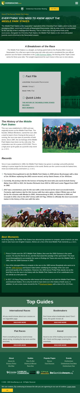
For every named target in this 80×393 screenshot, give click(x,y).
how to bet (30, 361)
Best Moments (28, 108)
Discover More (20, 322)
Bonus (49, 361)
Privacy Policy (11, 363)
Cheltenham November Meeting (36, 9)
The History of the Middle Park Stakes (38, 102)
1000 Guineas (17, 268)
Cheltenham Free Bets (69, 363)
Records (25, 105)
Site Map (11, 366)
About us (11, 361)
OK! (7, 390)
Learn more (71, 387)
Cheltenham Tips (69, 366)
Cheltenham (68, 361)
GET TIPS (53, 8)
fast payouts (49, 363)
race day (30, 366)
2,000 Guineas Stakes (43, 54)
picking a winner (30, 363)
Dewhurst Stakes (46, 284)
